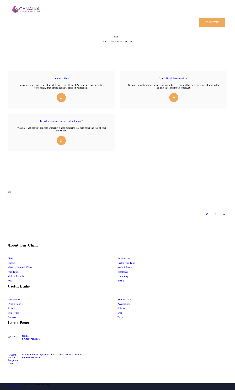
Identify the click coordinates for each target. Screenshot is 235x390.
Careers (11, 263)
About (11, 258)
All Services (116, 41)
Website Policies (15, 304)
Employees (123, 272)
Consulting (123, 276)
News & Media (125, 267)
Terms (121, 317)
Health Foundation (127, 263)
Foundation (13, 272)
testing (25, 336)
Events (121, 280)
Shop (120, 313)
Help (10, 280)
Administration (125, 258)
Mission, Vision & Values (20, 267)
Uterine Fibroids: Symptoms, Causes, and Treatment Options (52, 354)
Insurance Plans (61, 78)
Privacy (11, 308)
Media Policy (14, 299)
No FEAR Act (124, 299)
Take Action (13, 313)
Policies (121, 308)
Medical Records (16, 276)
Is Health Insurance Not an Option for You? (61, 121)
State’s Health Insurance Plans (173, 78)
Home (105, 41)
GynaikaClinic (15, 384)
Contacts (12, 317)
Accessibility (124, 304)
